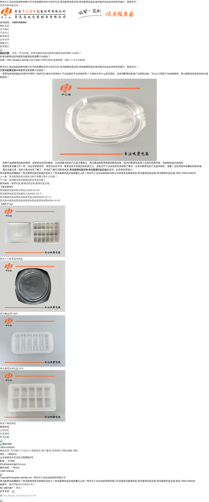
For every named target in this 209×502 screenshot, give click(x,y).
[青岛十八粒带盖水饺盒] (32, 231)
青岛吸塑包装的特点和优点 (20, 190)
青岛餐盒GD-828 (8, 313)
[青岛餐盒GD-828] (32, 285)
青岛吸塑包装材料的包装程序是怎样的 (25, 197)
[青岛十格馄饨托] (32, 395)
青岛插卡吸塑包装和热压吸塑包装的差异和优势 (30, 200)
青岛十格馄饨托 (8, 423)
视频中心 (4, 42)
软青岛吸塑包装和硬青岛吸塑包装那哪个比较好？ (56, 53)
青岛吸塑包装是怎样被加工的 (21, 193)
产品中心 (4, 32)
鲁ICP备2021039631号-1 (22, 484)
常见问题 (23, 53)
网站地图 (67, 450)
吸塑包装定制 (28, 183)
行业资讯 (4, 433)
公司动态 (4, 430)
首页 (14, 53)
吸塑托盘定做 (42, 183)
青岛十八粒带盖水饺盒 (11, 258)
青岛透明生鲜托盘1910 (12, 368)
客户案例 (46, 450)
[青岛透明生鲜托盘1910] (32, 340)
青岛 (18, 487)
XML (75, 450)
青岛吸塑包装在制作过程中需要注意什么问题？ (33, 176)
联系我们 (4, 46)
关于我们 (4, 29)
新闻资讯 (4, 36)
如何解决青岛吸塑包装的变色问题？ (27, 179)
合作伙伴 (4, 39)
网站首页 (4, 25)
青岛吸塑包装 (52, 1)
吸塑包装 (16, 183)
